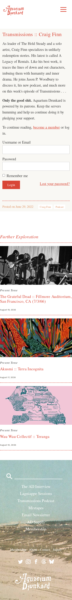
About (33, 549)
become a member (46, 127)
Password (9, 158)
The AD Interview (36, 486)
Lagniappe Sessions (36, 493)
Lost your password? (55, 183)
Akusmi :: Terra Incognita (22, 368)
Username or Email (16, 142)
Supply (57, 549)
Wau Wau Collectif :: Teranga (24, 436)
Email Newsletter (36, 514)
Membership (36, 529)
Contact (45, 549)
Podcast (60, 207)
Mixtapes (36, 507)
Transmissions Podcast (35, 500)
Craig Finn (45, 207)
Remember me (17, 175)
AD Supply (36, 522)
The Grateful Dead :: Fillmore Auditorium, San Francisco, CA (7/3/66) (36, 299)
